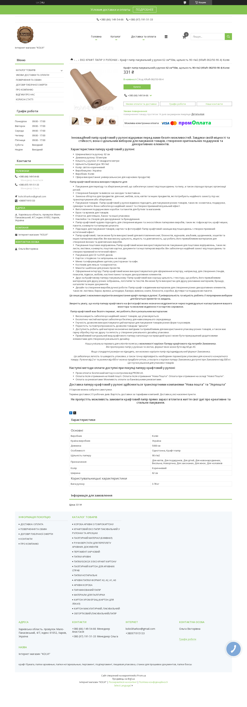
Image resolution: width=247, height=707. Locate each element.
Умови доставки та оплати (32, 75)
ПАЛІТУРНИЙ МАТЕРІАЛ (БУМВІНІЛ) (93, 538)
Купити (137, 87)
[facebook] (70, 413)
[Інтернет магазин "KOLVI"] (26, 35)
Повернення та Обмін (28, 79)
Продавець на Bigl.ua (123, 678)
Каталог (115, 36)
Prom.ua (141, 675)
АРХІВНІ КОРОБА (83, 585)
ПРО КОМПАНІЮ (29, 543)
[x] (74, 413)
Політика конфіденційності (153, 682)
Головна (96, 36)
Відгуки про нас (25, 94)
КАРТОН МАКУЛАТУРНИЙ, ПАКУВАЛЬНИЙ (97, 608)
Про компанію (24, 89)
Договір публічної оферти (31, 84)
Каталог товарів (25, 70)
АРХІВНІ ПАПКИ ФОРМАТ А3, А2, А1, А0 (95, 580)
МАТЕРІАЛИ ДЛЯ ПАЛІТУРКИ (89, 594)
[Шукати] (228, 36)
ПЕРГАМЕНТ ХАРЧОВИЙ (87, 551)
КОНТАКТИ (26, 538)
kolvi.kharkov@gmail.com (32, 196)
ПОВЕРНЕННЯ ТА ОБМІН (33, 529)
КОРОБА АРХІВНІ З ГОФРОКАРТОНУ (94, 524)
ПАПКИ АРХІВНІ (82, 556)
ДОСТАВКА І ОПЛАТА (31, 524)
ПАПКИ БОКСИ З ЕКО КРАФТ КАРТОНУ (95, 561)
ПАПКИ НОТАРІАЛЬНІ (85, 575)
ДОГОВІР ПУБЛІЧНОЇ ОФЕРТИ (36, 534)
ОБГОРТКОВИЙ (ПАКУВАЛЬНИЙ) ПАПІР (95, 613)
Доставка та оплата (143, 36)
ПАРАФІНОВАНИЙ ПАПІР (87, 590)
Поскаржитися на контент (123, 682)
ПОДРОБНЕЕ (145, 10)
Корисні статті (24, 99)
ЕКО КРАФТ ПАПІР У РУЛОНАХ (98, 60)
